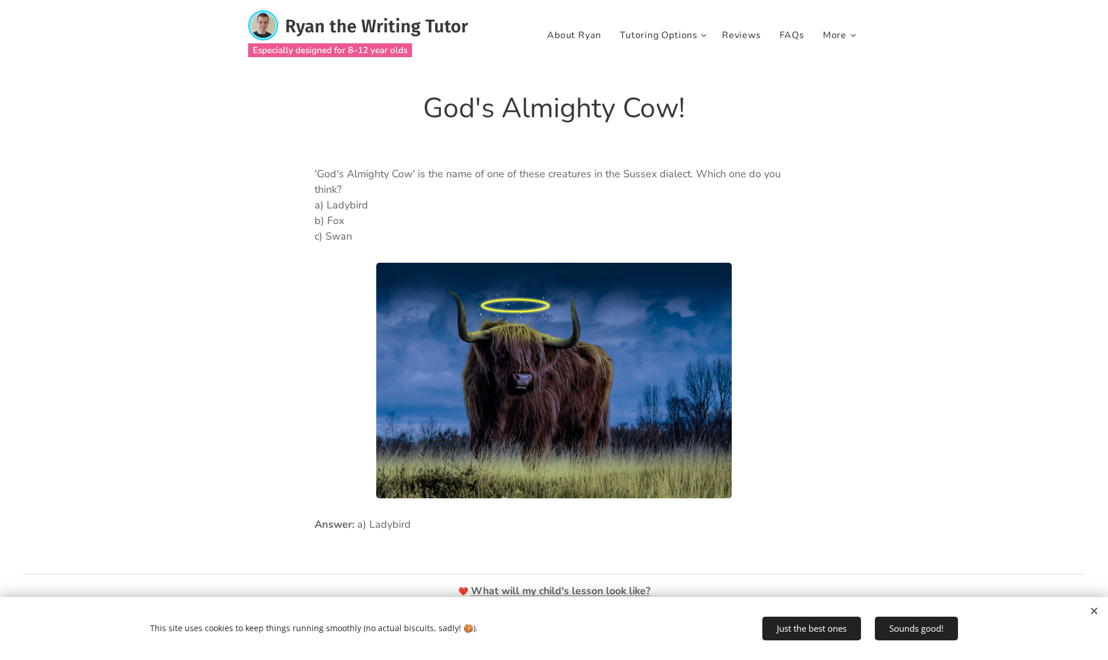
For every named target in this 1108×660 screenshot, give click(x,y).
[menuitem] (577, 35)
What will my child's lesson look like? (560, 591)
